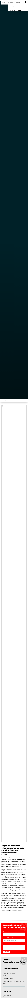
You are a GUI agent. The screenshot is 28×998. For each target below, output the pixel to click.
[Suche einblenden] (22, 2)
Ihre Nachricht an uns (9, 944)
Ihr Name (6, 931)
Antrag (20, 863)
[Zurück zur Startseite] (1, 400)
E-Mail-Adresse (8, 938)
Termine (13, 6)
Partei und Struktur (15, 10)
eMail (5, 975)
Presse (12, 5)
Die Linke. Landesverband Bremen (11, 2)
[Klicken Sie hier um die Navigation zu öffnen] (26, 2)
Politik (5, 400)
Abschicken (6, 951)
